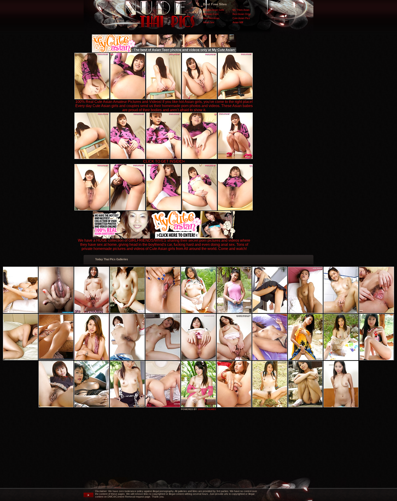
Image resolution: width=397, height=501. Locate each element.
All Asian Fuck (211, 14)
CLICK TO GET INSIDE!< (164, 161)
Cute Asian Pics (241, 18)
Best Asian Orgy (242, 14)
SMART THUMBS (207, 409)
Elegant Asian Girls (213, 9)
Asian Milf (238, 22)
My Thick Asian (241, 9)
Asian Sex (208, 22)
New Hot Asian (211, 18)
